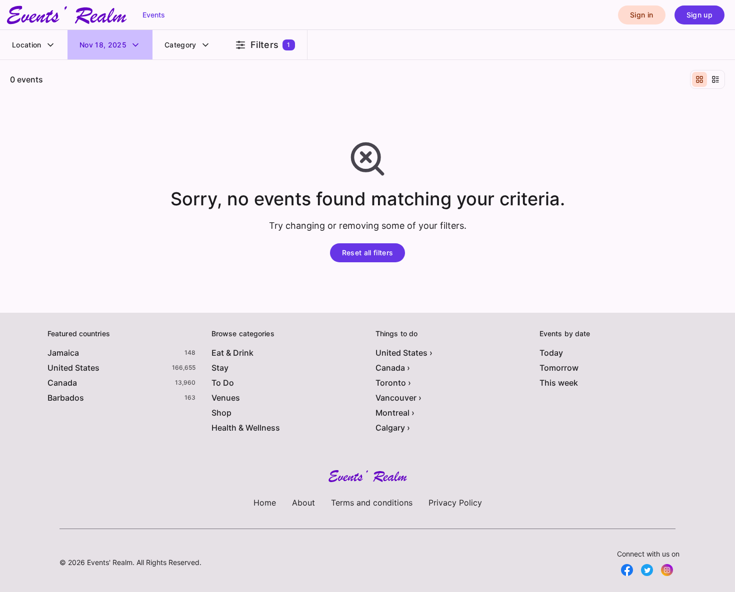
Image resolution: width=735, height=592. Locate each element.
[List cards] (716, 79)
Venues (226, 398)
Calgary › (393, 428)
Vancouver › (399, 398)
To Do (223, 383)
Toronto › (393, 383)
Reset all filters (368, 252)
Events (153, 14)
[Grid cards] (700, 79)
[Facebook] (627, 570)
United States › (404, 353)
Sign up (699, 14)
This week (559, 383)
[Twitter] (647, 570)
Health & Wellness (246, 428)
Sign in (641, 14)
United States (74, 368)
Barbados (66, 398)
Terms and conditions (371, 503)
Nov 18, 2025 (103, 44)
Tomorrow (559, 368)
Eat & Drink (233, 353)
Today (551, 353)
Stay (220, 368)
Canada (62, 383)
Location (27, 44)
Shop (222, 413)
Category (180, 44)
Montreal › (395, 413)
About (303, 503)
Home (265, 503)
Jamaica (63, 353)
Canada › (393, 368)
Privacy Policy (455, 503)
